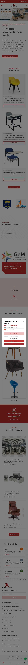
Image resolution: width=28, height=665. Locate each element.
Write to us (14, 344)
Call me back (15, 333)
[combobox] (6, 330)
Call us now (14, 341)
